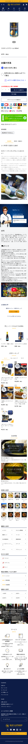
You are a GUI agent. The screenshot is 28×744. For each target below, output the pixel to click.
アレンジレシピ (4, 694)
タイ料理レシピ (4, 692)
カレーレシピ (4, 688)
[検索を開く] (4, 4)
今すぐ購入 (14, 94)
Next (27, 339)
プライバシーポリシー (6, 706)
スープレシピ (4, 690)
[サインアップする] (25, 719)
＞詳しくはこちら (21, 674)
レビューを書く (14, 311)
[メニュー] (1, 4)
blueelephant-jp (11, 741)
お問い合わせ (4, 702)
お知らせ (3, 685)
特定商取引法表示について (7, 704)
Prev (1, 339)
